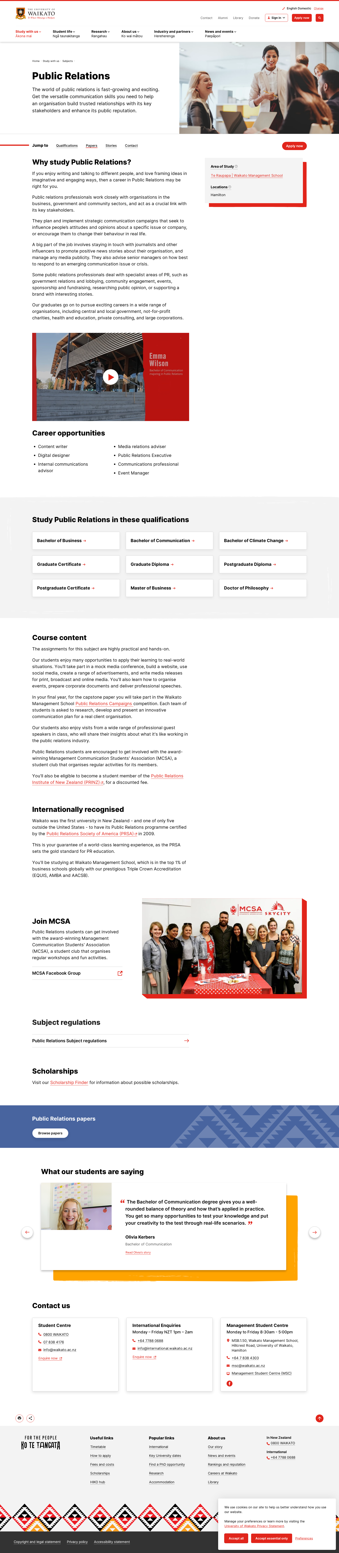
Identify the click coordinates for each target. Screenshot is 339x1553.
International (158, 1447)
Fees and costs (102, 1464)
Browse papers (50, 1133)
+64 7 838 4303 (245, 1358)
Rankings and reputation (226, 1464)
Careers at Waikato (222, 1473)
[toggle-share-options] (30, 1418)
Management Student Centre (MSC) (262, 1373)
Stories (111, 146)
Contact (206, 18)
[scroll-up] (320, 1418)
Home (36, 61)
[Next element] (27, 1232)
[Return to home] (35, 13)
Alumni (223, 18)
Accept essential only (271, 1538)
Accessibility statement (112, 1542)
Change (319, 8)
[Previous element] (315, 1232)
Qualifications (67, 146)
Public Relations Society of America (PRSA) (90, 833)
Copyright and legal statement (37, 1542)
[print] (19, 1418)
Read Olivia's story (138, 1252)
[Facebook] (229, 1383)
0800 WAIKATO (56, 1334)
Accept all (236, 1538)
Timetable (98, 1447)
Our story (215, 1447)
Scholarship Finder (69, 1082)
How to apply (100, 1456)
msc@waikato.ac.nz (248, 1366)
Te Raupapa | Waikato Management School (247, 175)
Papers (91, 146)
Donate (254, 18)
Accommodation (161, 1482)
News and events (221, 1456)
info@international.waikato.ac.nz (165, 1348)
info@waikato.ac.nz (59, 1350)
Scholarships (100, 1473)
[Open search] (320, 18)
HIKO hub (97, 1482)
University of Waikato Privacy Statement (254, 1526)
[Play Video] (110, 377)
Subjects (67, 61)
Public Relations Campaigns (104, 703)
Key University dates (165, 1456)
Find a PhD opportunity (167, 1464)
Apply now (301, 18)
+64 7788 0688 (150, 1341)
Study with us (51, 61)
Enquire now (48, 1358)
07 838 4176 (53, 1342)
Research (156, 1473)
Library (238, 18)
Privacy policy (77, 1542)
